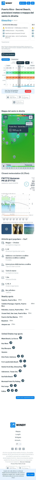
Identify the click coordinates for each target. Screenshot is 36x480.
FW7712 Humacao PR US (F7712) (10, 179)
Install (28, 91)
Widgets (18, 437)
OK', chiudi (30, 474)
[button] (29, 184)
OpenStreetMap (24, 162)
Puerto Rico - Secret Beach (18, 127)
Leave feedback (9, 54)
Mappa (18, 431)
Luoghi (18, 434)
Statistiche (14, 59)
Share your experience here (25, 397)
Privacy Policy (14, 463)
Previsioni (5, 59)
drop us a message (25, 461)
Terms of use (21, 463)
